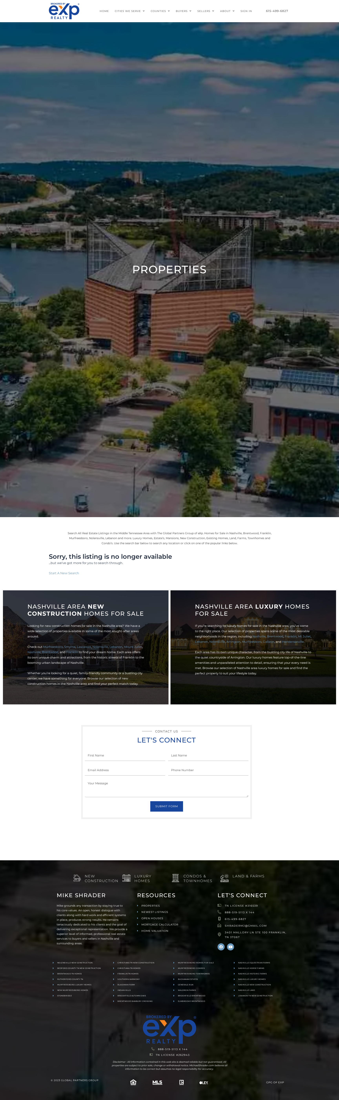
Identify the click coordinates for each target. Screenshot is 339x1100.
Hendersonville (293, 642)
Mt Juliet (304, 636)
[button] (130, 11)
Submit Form (166, 806)
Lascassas (84, 647)
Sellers (203, 11)
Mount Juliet (133, 647)
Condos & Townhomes (197, 878)
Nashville (34, 652)
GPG (269, 1082)
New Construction (101, 878)
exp (281, 1082)
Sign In (246, 11)
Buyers (182, 11)
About (225, 11)
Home (104, 11)
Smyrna (70, 647)
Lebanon (115, 647)
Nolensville (100, 647)
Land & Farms (248, 876)
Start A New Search (64, 573)
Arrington (233, 642)
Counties (158, 11)
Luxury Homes (142, 878)
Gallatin (268, 642)
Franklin (72, 652)
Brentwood (50, 652)
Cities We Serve (128, 11)
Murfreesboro (53, 647)
